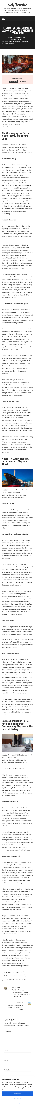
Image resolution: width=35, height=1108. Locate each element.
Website (7, 1070)
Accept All (17, 1094)
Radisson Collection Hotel (15, 976)
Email (6, 1060)
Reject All (17, 1104)
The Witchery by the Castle (15, 979)
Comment (8, 1031)
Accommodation (17, 78)
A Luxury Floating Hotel (14, 972)
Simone (23, 81)
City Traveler (17, 4)
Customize (17, 1099)
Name (6, 1051)
